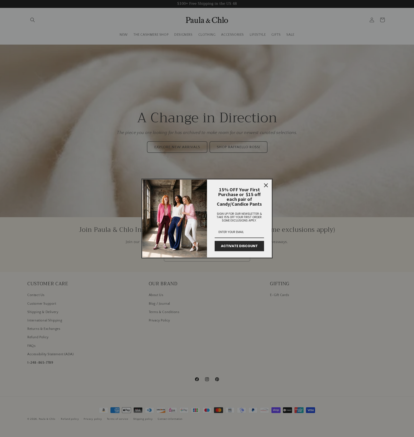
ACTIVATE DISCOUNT (239, 246)
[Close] (266, 185)
